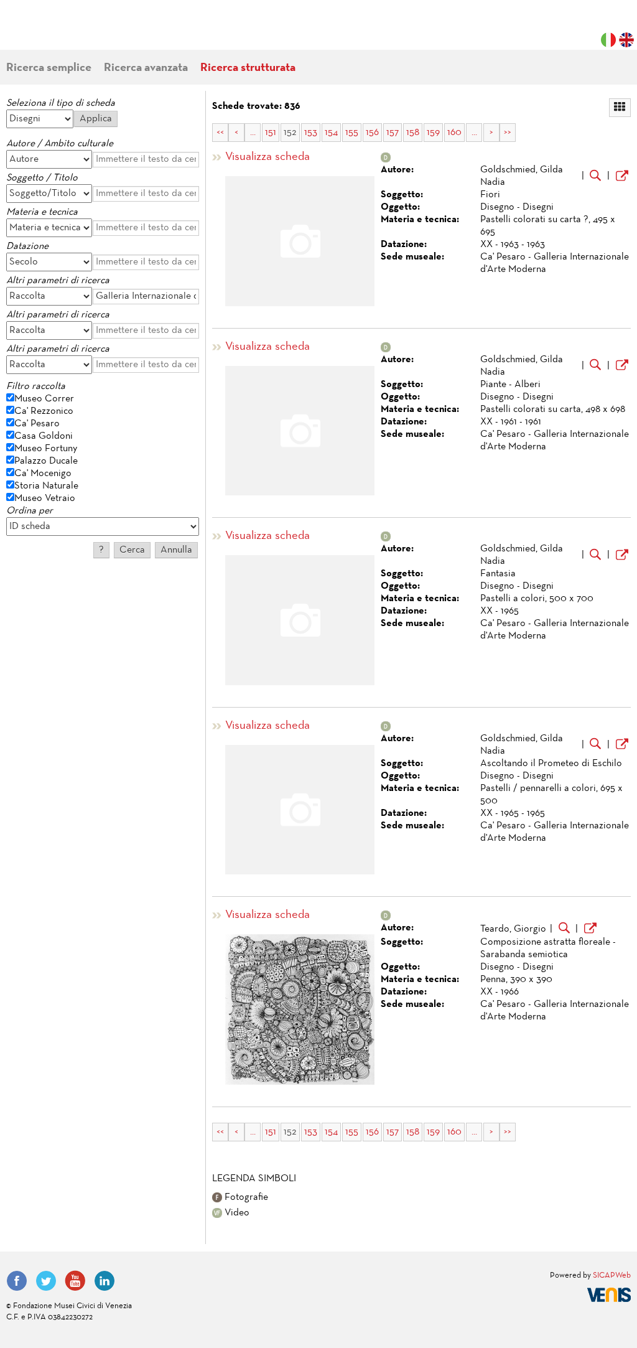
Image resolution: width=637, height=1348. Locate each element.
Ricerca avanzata (146, 68)
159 (433, 132)
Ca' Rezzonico (43, 411)
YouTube (75, 1280)
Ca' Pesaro (37, 423)
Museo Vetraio (44, 498)
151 (270, 132)
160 (454, 132)
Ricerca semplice (48, 68)
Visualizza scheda (267, 157)
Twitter (46, 1280)
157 (392, 132)
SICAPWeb (612, 1276)
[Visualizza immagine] (299, 1009)
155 (351, 132)
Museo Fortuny (45, 448)
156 (372, 132)
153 (310, 132)
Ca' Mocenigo (43, 473)
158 (412, 132)
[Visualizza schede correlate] (595, 176)
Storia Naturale (46, 486)
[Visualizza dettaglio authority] (622, 177)
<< (220, 132)
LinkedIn (104, 1280)
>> (507, 132)
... (253, 132)
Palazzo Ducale (46, 461)
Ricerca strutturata (247, 68)
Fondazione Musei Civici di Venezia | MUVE (57, 31)
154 (331, 132)
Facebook (16, 1280)
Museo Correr (44, 399)
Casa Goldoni (43, 436)
